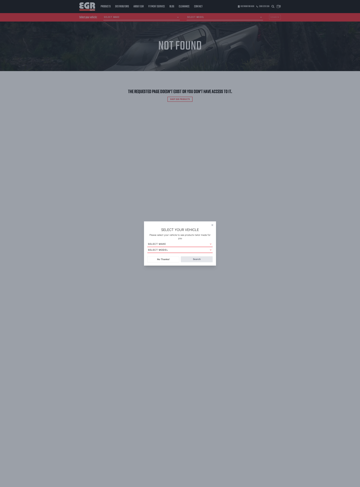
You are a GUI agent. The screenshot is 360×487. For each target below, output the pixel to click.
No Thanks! (163, 259)
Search (197, 259)
